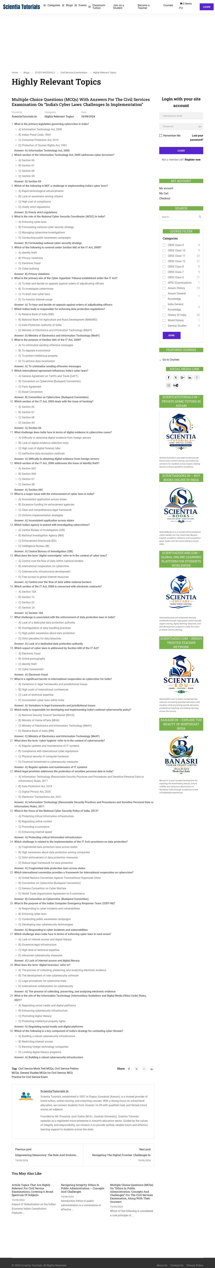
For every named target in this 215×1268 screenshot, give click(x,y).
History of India (177, 315)
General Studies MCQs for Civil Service (43, 1072)
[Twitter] (136, 1068)
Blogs (69, 5)
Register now (193, 159)
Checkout (164, 198)
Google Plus (182, 377)
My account (166, 188)
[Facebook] (129, 1068)
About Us (162, 1265)
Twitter (175, 377)
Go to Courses (170, 359)
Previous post (23, 1149)
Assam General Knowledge (177, 296)
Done (171, 335)
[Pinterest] (144, 1068)
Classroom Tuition (98, 7)
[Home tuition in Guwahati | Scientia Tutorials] (22, 6)
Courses (168, 5)
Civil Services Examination (73, 72)
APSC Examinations (179, 282)
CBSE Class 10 (176, 250)
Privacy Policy (195, 1265)
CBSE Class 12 (176, 261)
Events (83, 5)
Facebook (168, 377)
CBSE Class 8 (176, 266)
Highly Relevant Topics (104, 72)
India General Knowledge (175, 307)
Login (206, 6)
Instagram (168, 385)
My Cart (163, 193)
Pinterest (197, 377)
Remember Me (171, 135)
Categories (54, 5)
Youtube (175, 385)
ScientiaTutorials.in (24, 116)
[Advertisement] (107, 38)
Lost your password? (196, 137)
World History (176, 320)
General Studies (177, 325)
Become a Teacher (143, 7)
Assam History (176, 288)
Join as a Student (118, 7)
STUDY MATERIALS (45, 72)
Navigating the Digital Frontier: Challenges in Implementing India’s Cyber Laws (121, 1156)
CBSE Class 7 (176, 272)
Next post (145, 1149)
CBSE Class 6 (176, 277)
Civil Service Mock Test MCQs (36, 1068)
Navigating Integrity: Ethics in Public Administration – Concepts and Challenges (82, 1188)
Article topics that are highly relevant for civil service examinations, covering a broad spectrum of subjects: (32, 1190)
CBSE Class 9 (176, 245)
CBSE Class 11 (176, 255)
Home (15, 72)
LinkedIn (189, 377)
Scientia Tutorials (31, 1265)
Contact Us (176, 1265)
